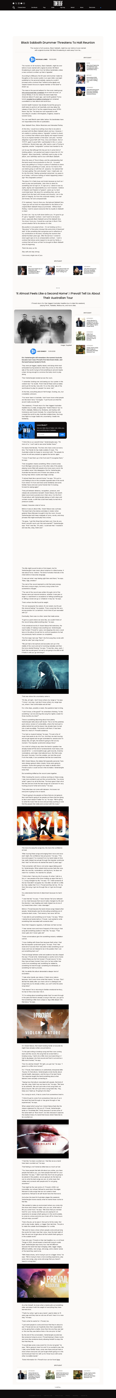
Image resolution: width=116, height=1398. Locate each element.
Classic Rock (21, 7)
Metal (72, 7)
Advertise (75, 1395)
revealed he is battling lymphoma (37, 99)
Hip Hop (62, 7)
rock (58, 288)
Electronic (92, 7)
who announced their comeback (33, 92)
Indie (52, 7)
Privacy (68, 1395)
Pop (44, 7)
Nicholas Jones (41, 59)
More (81, 7)
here (58, 1359)
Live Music (34, 7)
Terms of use (59, 1395)
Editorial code (48, 1395)
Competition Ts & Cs (35, 1395)
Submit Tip (84, 1395)
